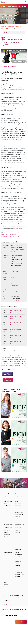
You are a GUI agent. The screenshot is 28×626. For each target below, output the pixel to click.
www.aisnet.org (17, 228)
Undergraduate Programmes (14, 26)
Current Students (5, 28)
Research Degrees (17, 531)
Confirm (21, 622)
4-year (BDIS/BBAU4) (15, 310)
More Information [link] (11, 615)
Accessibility (16, 598)
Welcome (6, 496)
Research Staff (19, 514)
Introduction (7, 550)
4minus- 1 (12, 312)
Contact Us (6, 507)
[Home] (4, 2)
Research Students (17, 517)
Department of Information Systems (13, 6)
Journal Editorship (8, 552)
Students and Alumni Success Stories (19, 557)
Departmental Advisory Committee (18, 508)
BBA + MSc (6, 541)
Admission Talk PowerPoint (8, 66)
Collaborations (18, 567)
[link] (14, 405)
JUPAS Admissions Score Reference (10, 236)
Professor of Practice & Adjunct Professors (18, 500)
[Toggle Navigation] (25, 2)
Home (2, 26)
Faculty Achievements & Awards (8, 501)
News (5, 587)
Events (5, 590)
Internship (17, 565)
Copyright (17, 595)
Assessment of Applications (8, 234)
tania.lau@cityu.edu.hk (17, 292)
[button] (14, 32)
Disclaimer (7, 598)
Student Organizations (18, 571)
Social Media (7, 505)
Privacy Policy (8, 595)
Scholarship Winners (18, 562)
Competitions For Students (19, 575)
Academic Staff (19, 512)
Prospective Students (7, 531)
